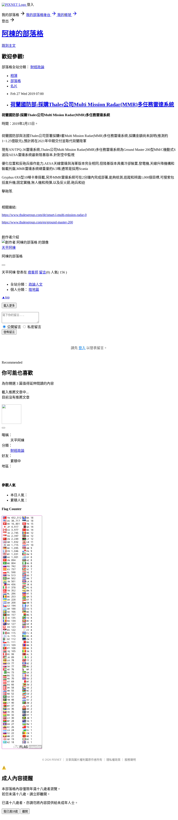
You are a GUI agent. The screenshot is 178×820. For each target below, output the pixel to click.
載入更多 (9, 305)
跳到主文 (9, 45)
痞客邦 (33, 272)
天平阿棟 (9, 247)
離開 (25, 811)
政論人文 (36, 284)
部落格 (15, 81)
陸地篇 (34, 289)
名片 (13, 86)
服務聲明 (130, 759)
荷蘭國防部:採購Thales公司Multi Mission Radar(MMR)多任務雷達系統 (92, 104)
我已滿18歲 (10, 811)
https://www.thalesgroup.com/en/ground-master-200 (37, 222)
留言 (42, 272)
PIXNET (56, 759)
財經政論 (37, 67)
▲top (6, 297)
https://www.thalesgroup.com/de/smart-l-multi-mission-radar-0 (44, 215)
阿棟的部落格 (22, 33)
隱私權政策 (113, 759)
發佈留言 (9, 332)
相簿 (13, 76)
